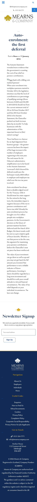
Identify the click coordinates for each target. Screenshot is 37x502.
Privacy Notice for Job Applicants (17, 424)
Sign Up (9, 340)
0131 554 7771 (19, 10)
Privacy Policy (18, 415)
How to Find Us (17, 405)
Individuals (18, 387)
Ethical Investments (18, 408)
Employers (17, 384)
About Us (17, 381)
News (15, 56)
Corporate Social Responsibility (17, 421)
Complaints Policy (17, 418)
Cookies (18, 412)
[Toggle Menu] (3, 2)
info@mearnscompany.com (19, 7)
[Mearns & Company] (18, 18)
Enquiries (17, 402)
